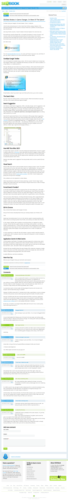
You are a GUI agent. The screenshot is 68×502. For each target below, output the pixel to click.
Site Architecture (30, 476)
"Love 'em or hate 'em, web (22, 362)
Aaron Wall (9, 401)
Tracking (24, 487)
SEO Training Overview (7, 487)
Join (49, 1)
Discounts (63, 487)
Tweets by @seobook (15, 456)
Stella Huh (30, 492)
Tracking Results (30, 474)
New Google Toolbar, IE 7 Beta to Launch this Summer (57, 29)
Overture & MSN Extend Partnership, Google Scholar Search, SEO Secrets (56, 48)
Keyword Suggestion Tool (37, 490)
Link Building (30, 467)
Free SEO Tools (19, 485)
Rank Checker (28, 490)
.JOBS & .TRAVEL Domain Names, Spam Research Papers (57, 20)
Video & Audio (42, 487)
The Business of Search (55, 22)
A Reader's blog (12, 11)
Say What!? (63, 11)
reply (12, 313)
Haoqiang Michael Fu (45, 492)
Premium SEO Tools (50, 487)
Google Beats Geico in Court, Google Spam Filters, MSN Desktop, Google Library (56, 41)
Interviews (57, 487)
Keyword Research (31, 471)
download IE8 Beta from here (14, 53)
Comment (6, 438)
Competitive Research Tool (19, 490)
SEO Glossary (26, 485)
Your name (5, 429)
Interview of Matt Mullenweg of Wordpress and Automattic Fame (24, 15)
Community (19, 8)
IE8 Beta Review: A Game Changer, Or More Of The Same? (23, 20)
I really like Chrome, (20, 410)
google (26, 262)
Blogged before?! (19, 310)
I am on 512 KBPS (21, 354)
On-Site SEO (29, 469)
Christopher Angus (22, 492)
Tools (31, 8)
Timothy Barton (36, 492)
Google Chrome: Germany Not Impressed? (19, 13)
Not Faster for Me (20, 325)
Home (4, 8)
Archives (55, 485)
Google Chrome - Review (9, 301)
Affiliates (46, 485)
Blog (8, 8)
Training (26, 8)
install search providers (21, 174)
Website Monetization (32, 478)
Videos (36, 8)
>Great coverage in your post (22, 337)
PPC (20, 487)
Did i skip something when (22, 378)
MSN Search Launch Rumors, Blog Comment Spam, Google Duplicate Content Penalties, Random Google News (58, 33)
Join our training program (9, 465)
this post (17, 152)
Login (65, 1)
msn (29, 262)
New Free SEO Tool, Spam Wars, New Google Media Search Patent (57, 44)
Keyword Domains (56, 490)
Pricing (13, 8)
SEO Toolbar (10, 490)
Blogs (7, 11)
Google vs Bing (53, 18)
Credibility (30, 487)
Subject (5, 434)
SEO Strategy (15, 487)
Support (59, 1)
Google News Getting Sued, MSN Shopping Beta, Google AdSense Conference (57, 25)
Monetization (35, 487)
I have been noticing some (22, 400)
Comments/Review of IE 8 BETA (23, 275)
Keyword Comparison (47, 490)
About (55, 1)
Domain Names (30, 473)
